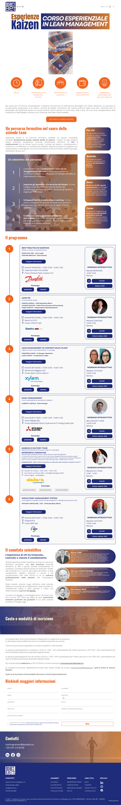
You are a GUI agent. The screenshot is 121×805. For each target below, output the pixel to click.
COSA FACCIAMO (56, 788)
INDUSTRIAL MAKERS (74, 788)
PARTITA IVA (10, 709)
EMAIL (9, 695)
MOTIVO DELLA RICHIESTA (15, 715)
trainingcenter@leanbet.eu (82, 668)
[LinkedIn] (18, 7)
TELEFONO (64, 695)
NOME (9, 688)
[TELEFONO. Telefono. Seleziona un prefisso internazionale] (64, 698)
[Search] (109, 6)
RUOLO (63, 702)
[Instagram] (20, 7)
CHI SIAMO (54, 782)
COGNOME (65, 688)
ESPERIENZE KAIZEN (74, 782)
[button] (70, 72)
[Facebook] (23, 7)
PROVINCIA (11, 702)
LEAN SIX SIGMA (72, 785)
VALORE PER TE (56, 785)
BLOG (87, 782)
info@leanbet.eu (11, 788)
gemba (33, 591)
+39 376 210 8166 (14, 747)
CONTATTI (88, 785)
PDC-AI (69, 791)
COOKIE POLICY (90, 791)
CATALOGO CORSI (57, 791)
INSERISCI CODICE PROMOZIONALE (71, 709)
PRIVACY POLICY (90, 788)
